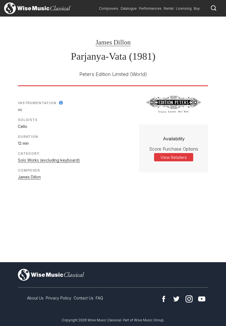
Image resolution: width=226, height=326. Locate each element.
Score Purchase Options (173, 149)
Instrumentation (37, 103)
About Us (35, 298)
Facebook (163, 299)
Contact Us (83, 298)
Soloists (27, 120)
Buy (197, 8)
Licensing (184, 8)
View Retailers (173, 157)
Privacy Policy (58, 298)
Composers (108, 8)
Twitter (176, 299)
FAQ (99, 298)
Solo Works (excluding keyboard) (49, 160)
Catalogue (128, 8)
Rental (169, 8)
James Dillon (113, 42)
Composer (29, 170)
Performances (150, 8)
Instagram (189, 299)
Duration (28, 137)
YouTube (201, 299)
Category (28, 153)
